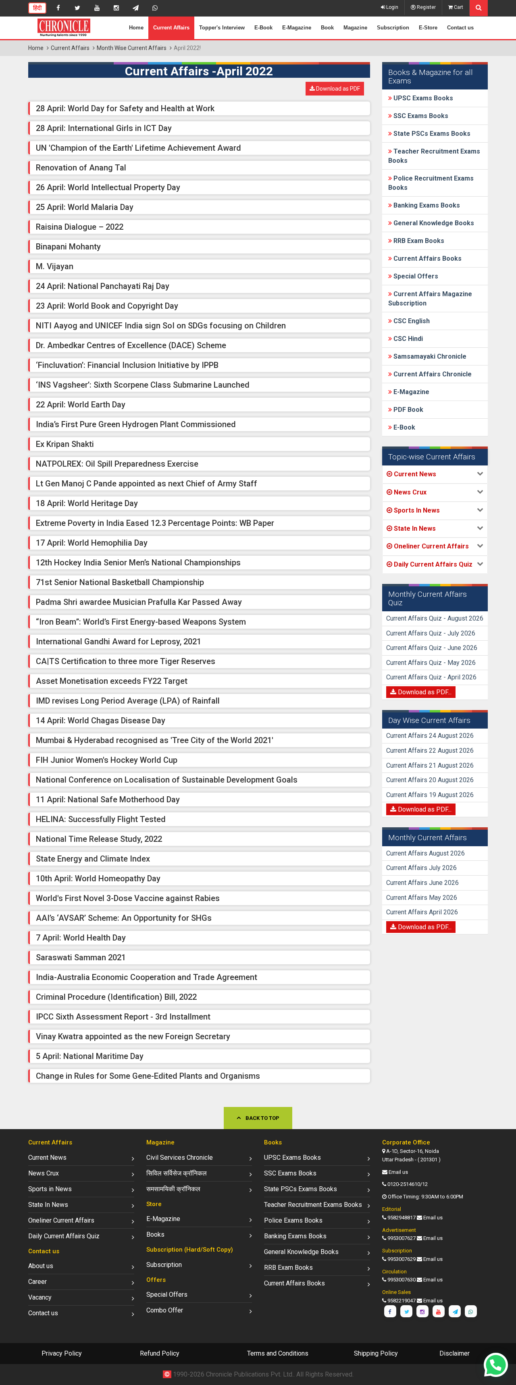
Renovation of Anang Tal (81, 167)
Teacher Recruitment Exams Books (313, 1205)
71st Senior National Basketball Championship (120, 582)
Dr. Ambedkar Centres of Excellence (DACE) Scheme (131, 345)
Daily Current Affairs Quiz (64, 1236)
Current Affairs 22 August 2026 (430, 750)
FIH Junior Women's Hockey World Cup (106, 760)
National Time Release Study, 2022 (99, 839)
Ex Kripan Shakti (65, 444)
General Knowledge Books (433, 223)
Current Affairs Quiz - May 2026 (431, 663)
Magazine (355, 28)
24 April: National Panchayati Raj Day (102, 286)
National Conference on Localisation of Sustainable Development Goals (167, 780)
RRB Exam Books (418, 241)
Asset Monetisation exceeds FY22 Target (111, 681)
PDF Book (407, 409)
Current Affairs (171, 28)
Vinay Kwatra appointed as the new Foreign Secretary (133, 1036)
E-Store (428, 28)
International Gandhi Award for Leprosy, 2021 (118, 641)
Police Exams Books (293, 1220)
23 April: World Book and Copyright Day (107, 306)
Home (136, 28)
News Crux (43, 1173)
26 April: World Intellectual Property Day (108, 187)
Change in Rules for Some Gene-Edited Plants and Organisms (148, 1076)
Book (327, 28)
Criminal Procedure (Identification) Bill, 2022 (116, 997)
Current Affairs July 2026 (421, 868)
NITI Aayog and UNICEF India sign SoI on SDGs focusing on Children (161, 325)
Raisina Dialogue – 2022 (79, 227)
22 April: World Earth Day (80, 404)
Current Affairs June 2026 (422, 883)
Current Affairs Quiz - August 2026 (434, 618)
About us (40, 1266)
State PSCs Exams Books (431, 133)
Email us (398, 1172)
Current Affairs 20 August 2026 (430, 780)
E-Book (263, 28)
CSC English (411, 321)
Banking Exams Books (426, 205)
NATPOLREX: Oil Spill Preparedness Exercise (117, 464)
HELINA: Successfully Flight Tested (101, 819)
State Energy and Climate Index (93, 859)
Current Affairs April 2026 (422, 912)
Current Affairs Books (427, 258)
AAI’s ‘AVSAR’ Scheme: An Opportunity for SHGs (124, 918)
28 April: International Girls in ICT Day (104, 128)
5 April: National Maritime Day (90, 1056)
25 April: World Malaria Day (84, 207)
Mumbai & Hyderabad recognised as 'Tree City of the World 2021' (154, 740)
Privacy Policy (62, 1353)
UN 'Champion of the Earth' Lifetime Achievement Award (138, 148)
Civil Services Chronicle (179, 1157)
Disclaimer (454, 1353)
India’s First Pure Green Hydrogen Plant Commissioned (136, 424)
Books (155, 1234)
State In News (48, 1205)
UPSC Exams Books (422, 98)
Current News (47, 1157)
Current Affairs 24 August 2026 (430, 735)
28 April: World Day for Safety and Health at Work (125, 108)
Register (426, 7)
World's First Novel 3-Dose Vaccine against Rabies (128, 898)
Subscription (393, 28)
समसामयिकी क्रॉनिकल (173, 1189)
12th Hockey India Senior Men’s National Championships (138, 562)
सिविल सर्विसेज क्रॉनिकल (176, 1173)
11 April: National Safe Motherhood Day (108, 799)
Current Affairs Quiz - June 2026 (431, 648)
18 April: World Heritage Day (87, 503)
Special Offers (415, 276)
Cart (458, 7)
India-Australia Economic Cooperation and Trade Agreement (146, 977)
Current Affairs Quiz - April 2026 (431, 677)
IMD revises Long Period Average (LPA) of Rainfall (128, 701)
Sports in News (50, 1189)
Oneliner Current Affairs (61, 1220)
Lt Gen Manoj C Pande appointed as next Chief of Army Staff (146, 483)
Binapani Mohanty (68, 246)
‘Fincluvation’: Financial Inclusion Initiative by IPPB (127, 365)
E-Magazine (296, 28)
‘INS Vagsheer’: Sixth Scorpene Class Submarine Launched (143, 385)
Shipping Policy (376, 1353)
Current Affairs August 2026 (425, 853)
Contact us (460, 28)
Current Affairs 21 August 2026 (430, 765)
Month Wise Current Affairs (131, 48)
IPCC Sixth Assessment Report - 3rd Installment (123, 1017)
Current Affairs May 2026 (421, 897)
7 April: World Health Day (81, 938)
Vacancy (40, 1297)
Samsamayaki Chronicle (429, 356)
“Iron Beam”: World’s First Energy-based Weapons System (141, 622)
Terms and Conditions (277, 1353)
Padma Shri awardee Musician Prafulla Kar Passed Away (139, 602)
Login (391, 7)
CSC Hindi (407, 339)
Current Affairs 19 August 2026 (430, 795)
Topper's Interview (222, 28)
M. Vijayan (54, 266)
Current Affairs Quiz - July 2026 (430, 633)
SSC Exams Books (420, 116)
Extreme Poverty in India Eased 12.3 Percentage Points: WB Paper (155, 523)
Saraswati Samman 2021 (81, 957)
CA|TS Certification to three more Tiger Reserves (125, 661)
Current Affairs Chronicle (432, 374)
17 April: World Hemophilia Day (92, 543)
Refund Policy (159, 1353)
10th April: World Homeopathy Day (98, 878)
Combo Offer (164, 1310)
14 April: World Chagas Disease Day (100, 720)
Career (37, 1281)
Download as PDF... (424, 692)
